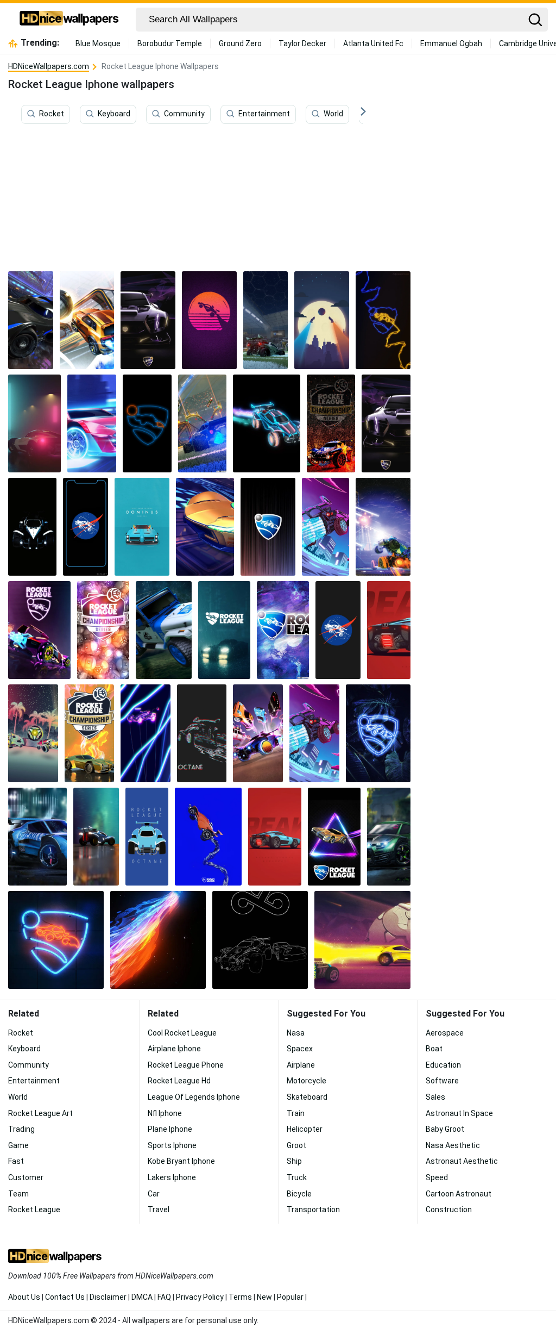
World (333, 113)
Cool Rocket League (182, 1032)
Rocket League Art (40, 1113)
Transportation (313, 1209)
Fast (16, 1161)
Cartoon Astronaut (458, 1193)
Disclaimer (108, 1297)
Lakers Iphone (172, 1177)
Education (443, 1065)
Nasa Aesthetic (453, 1145)
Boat (434, 1048)
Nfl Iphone (165, 1113)
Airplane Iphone (174, 1048)
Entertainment (264, 113)
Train (296, 1113)
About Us (24, 1297)
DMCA (142, 1297)
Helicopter (305, 1129)
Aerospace (445, 1032)
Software (442, 1080)
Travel (158, 1209)
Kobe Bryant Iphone (181, 1161)
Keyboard (114, 113)
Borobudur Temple (169, 43)
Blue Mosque (98, 43)
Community (184, 113)
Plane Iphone (170, 1129)
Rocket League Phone (186, 1065)
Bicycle (299, 1193)
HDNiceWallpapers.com (48, 66)
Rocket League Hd (179, 1080)
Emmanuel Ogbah (451, 43)
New (264, 1297)
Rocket (51, 113)
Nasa (296, 1032)
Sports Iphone (172, 1145)
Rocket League (34, 1209)
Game (18, 1145)
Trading (21, 1129)
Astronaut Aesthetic (462, 1161)
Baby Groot (445, 1129)
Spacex (300, 1048)
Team (18, 1193)
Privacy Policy (200, 1297)
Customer (25, 1177)
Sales (435, 1097)
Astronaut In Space (459, 1113)
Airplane (301, 1065)
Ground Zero (240, 43)
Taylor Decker (302, 43)
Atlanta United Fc (373, 43)
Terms (240, 1297)
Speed (437, 1177)
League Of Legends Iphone (194, 1097)
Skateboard (307, 1097)
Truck (297, 1177)
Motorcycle (306, 1080)
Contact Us (65, 1297)
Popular (290, 1297)
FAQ (164, 1297)
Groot (296, 1145)
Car (154, 1193)
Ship (294, 1161)
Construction (449, 1209)
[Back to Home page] (69, 20)
